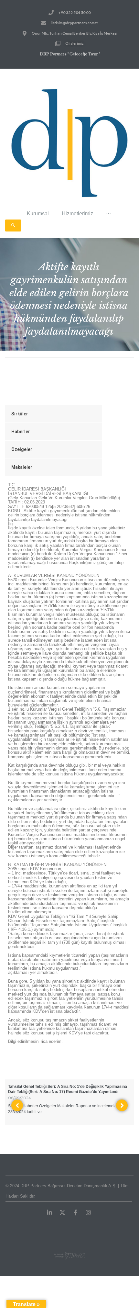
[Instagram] (88, 1212)
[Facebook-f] (75, 1212)
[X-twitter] (62, 1212)
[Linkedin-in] (49, 1212)
